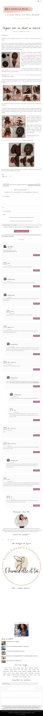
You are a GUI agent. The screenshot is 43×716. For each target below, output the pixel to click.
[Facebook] (3, 539)
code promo (6, 669)
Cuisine (16, 669)
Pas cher (9, 673)
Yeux (29, 676)
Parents (5, 673)
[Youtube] (11, 539)
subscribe (29, 227)
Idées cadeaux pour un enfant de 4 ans (14, 660)
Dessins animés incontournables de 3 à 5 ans (15, 651)
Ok (18, 714)
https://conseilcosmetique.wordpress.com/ (10, 251)
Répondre (36, 255)
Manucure (24, 671)
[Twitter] (5, 539)
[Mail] (13, 539)
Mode (39, 671)
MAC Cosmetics (6, 671)
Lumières (34, 669)
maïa (15, 410)
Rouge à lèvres (31, 673)
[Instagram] (8, 539)
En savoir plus (22, 714)
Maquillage (29, 671)
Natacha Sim (10, 327)
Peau (13, 673)
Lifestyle (26, 669)
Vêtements (25, 676)
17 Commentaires (20, 31)
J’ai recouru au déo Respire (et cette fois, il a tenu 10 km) (17, 646)
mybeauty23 (10, 247)
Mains (12, 671)
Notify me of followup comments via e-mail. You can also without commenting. (21, 227)
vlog (20, 676)
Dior (19, 669)
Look (30, 669)
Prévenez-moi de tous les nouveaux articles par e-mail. (22, 220)
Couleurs (11, 669)
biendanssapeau (11, 279)
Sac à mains (38, 673)
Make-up (15, 671)
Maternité (34, 671)
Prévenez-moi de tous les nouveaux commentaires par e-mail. (22, 217)
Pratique (22, 673)
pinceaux (17, 673)
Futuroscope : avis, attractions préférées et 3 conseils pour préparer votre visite (21, 655)
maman (20, 671)
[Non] (41, 713)
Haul (22, 669)
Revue (26, 673)
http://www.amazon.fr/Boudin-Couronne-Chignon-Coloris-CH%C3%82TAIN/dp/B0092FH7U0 (24, 382)
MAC (38, 669)
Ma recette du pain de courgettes (12, 641)
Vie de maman (15, 676)
